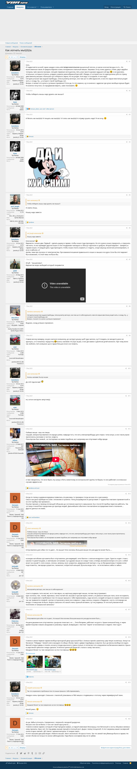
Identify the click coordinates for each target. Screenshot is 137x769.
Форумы (20, 7)
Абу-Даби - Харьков (17, 325)
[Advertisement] (68, 25)
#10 (129, 368)
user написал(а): (32, 374)
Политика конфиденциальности (103, 763)
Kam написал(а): (32, 200)
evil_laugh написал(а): (34, 233)
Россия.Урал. (20, 448)
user (15, 347)
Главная (10, 7)
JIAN (15, 271)
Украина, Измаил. (18, 80)
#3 (129, 114)
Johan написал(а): (33, 528)
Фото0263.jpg (32, 669)
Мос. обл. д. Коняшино (16, 216)
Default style (11, 763)
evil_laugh (15, 206)
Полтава (21, 354)
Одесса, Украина (18, 278)
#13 (129, 494)
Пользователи (46, 7)
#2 (129, 90)
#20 (129, 719)
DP (23, 629)
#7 (129, 259)
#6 (129, 228)
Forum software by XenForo (68, 767)
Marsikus (15, 318)
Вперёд (22, 57)
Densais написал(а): (33, 615)
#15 (129, 555)
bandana (10, 53)
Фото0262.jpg (50, 669)
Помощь (118, 763)
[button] (38, 7)
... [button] (14, 57)
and (34, 488)
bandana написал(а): (34, 312)
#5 (129, 195)
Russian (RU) (22, 763)
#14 (129, 523)
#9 (129, 335)
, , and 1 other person (42, 109)
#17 (129, 609)
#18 (129, 637)
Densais (15, 505)
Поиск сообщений (26, 43)
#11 (129, 396)
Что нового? (31, 7)
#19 (129, 682)
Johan (15, 440)
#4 (129, 142)
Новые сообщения (11, 43)
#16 (129, 580)
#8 (129, 306)
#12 (129, 429)
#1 (129, 61)
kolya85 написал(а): (33, 688)
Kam (15, 102)
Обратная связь (85, 763)
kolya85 (15, 566)
